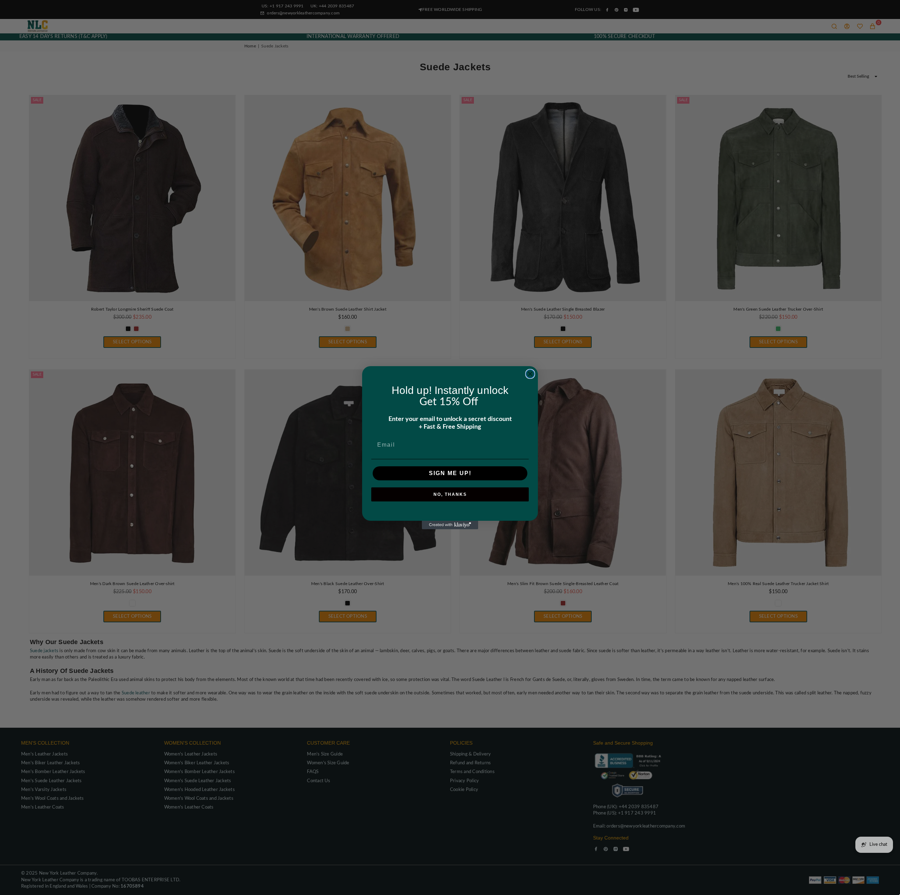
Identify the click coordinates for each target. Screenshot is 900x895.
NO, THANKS (450, 494)
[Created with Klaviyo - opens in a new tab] (450, 525)
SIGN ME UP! (450, 473)
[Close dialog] (530, 374)
